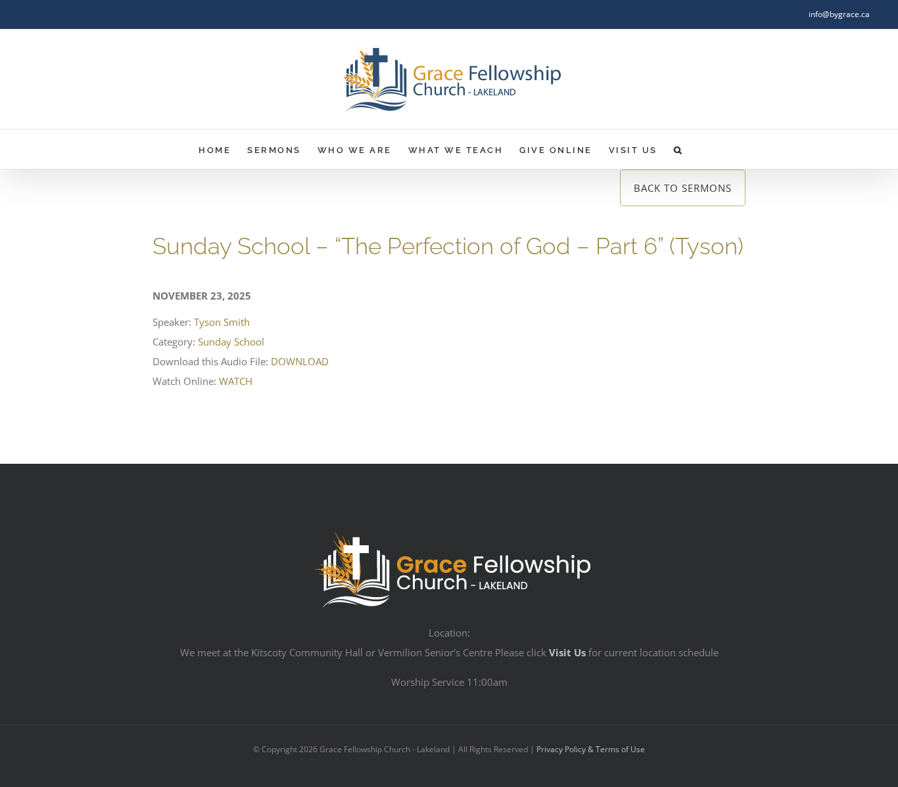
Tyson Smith (222, 321)
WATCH (235, 381)
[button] (679, 149)
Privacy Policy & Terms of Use (590, 749)
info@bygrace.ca (839, 14)
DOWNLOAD (300, 361)
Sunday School (231, 341)
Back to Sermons (683, 187)
